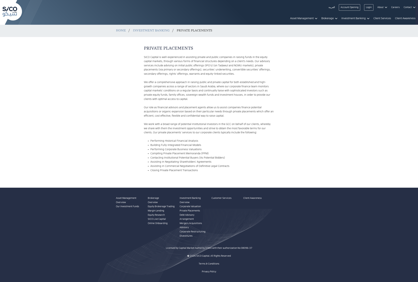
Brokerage (153, 198)
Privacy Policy (209, 272)
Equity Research (156, 215)
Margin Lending (156, 211)
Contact (408, 7)
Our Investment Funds (127, 206)
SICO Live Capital (157, 219)
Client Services (382, 18)
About (380, 7)
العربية (332, 7)
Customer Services (221, 198)
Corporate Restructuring (192, 232)
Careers (395, 7)
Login (369, 7)
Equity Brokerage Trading (161, 206)
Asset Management (126, 198)
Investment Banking (151, 30)
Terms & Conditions (209, 264)
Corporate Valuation (190, 206)
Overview (121, 202)
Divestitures (186, 236)
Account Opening (349, 7)
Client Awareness (252, 198)
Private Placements (190, 211)
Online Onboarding (158, 223)
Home (121, 30)
